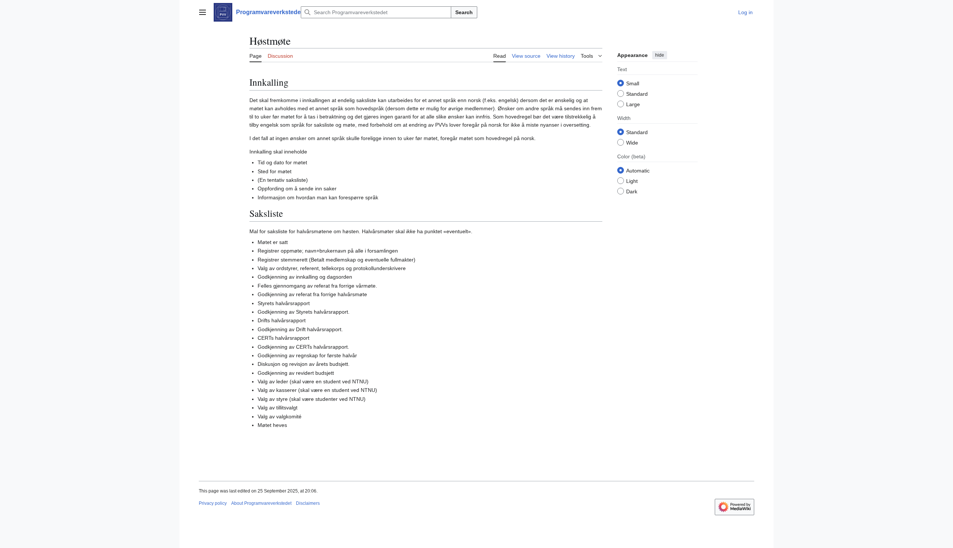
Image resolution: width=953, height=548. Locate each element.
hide (659, 55)
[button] (202, 12)
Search (464, 12)
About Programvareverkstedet (261, 503)
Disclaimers (308, 503)
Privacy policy (213, 503)
